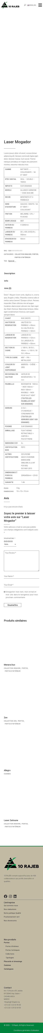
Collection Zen (10, 721)
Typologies (10, 958)
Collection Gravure (23, 254)
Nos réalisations (10, 909)
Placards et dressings (13, 961)
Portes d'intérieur (23, 257)
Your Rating (9, 538)
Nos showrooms (10, 921)
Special (11, 261)
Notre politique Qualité (12, 913)
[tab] (9, 274)
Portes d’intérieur (12, 946)
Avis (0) (7, 288)
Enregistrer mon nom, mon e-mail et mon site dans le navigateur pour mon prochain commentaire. (22, 595)
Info (6, 281)
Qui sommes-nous (11, 906)
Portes (35, 254)
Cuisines (7, 774)
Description (9, 273)
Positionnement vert (11, 917)
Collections (10, 954)
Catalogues (8, 969)
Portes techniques (13, 950)
